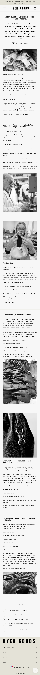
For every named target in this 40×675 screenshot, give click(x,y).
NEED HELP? (7, 652)
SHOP (5, 662)
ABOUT (5, 657)
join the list (8, 647)
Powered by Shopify (20, 673)
